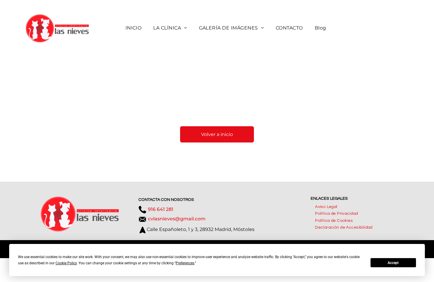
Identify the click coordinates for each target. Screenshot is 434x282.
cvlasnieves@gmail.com (176, 219)
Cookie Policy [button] (66, 263)
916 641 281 (160, 209)
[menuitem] (134, 28)
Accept (393, 263)
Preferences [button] (185, 263)
